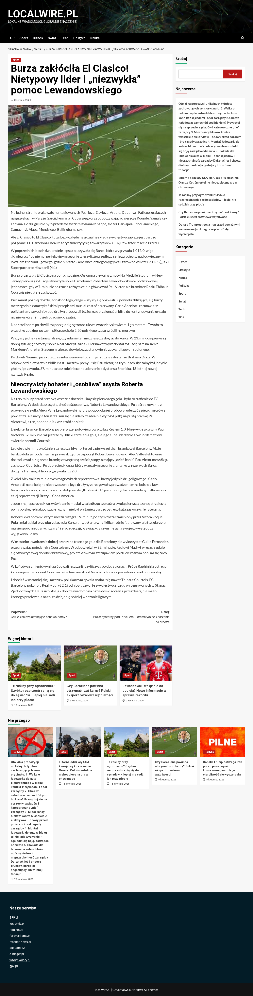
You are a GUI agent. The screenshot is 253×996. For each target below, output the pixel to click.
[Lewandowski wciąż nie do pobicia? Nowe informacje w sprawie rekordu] (146, 663)
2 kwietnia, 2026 (135, 700)
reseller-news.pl (20, 941)
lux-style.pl (17, 923)
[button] (242, 38)
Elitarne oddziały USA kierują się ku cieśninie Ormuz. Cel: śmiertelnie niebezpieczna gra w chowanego (208, 182)
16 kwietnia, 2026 (23, 705)
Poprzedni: (39, 614)
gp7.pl (13, 966)
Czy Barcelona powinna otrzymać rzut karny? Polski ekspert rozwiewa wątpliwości (90, 690)
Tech (64, 38)
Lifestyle (184, 269)
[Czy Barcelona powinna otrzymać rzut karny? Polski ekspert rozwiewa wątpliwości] (90, 663)
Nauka (95, 38)
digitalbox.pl (17, 947)
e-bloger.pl (16, 953)
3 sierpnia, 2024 (22, 99)
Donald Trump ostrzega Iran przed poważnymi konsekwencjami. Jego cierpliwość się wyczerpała (209, 229)
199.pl (13, 917)
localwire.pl (43, 14)
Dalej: (131, 617)
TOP (11, 38)
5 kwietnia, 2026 (215, 779)
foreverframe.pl (19, 935)
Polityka (79, 38)
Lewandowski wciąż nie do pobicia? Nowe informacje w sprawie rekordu (144, 690)
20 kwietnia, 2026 (23, 879)
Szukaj (181, 59)
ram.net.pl (16, 929)
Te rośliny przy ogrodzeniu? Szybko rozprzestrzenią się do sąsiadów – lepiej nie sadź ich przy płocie (207, 199)
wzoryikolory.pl (19, 960)
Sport (24, 38)
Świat (52, 38)
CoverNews (120, 989)
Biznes (38, 38)
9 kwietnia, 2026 (79, 700)
